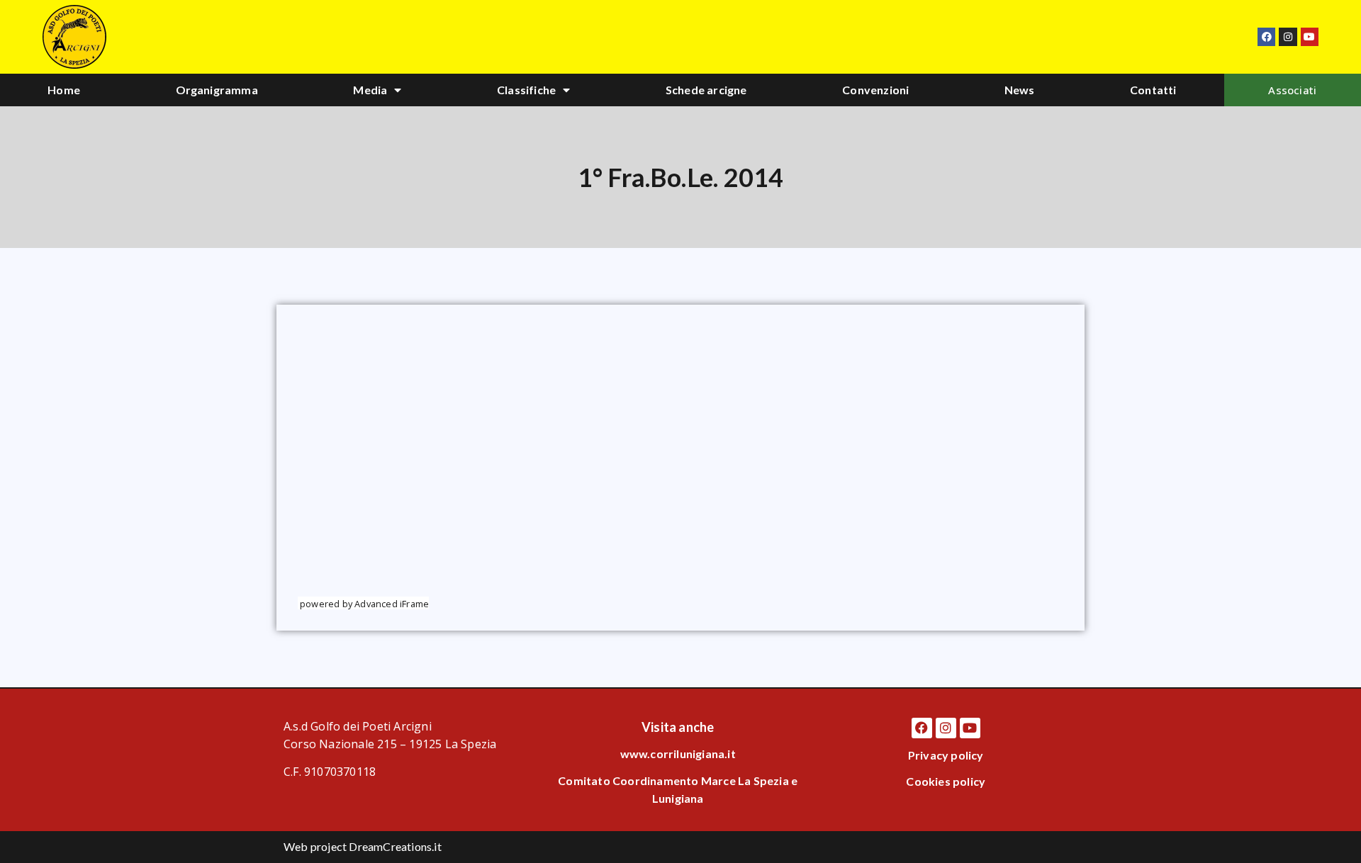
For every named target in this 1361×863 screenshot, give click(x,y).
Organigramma (217, 89)
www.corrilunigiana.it (678, 753)
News (1019, 89)
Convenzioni (875, 89)
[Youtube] (1309, 36)
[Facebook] (1266, 36)
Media (370, 89)
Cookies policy (945, 781)
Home (63, 89)
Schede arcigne (706, 89)
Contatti (1153, 89)
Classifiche (526, 89)
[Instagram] (1287, 36)
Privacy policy (946, 755)
